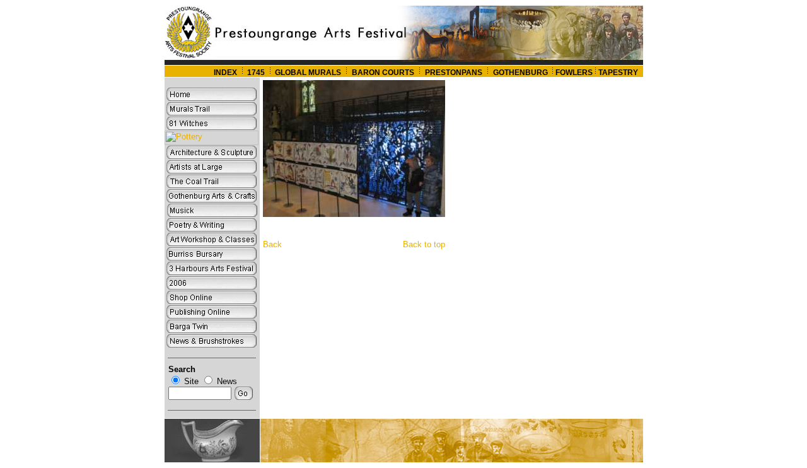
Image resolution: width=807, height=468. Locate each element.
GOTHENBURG (521, 72)
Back (272, 244)
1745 (256, 72)
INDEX (225, 72)
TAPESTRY (618, 72)
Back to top (424, 244)
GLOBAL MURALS (307, 72)
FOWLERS (574, 72)
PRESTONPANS (453, 72)
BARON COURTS (383, 72)
